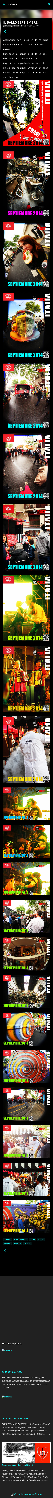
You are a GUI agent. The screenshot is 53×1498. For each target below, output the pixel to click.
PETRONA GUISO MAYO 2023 (15, 1418)
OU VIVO (7, 1244)
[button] (5, 31)
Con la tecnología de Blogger (28, 1494)
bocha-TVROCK (20, 1240)
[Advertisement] (26, 1307)
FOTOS (41, 1240)
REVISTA (17, 1244)
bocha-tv (12, 4)
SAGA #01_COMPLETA (12, 1372)
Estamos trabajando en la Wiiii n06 (17, 1465)
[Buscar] (49, 4)
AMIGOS (7, 1240)
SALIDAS (27, 1244)
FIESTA (32, 1240)
